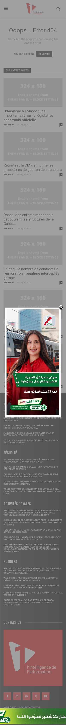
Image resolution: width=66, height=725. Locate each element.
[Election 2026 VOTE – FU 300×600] (33, 413)
